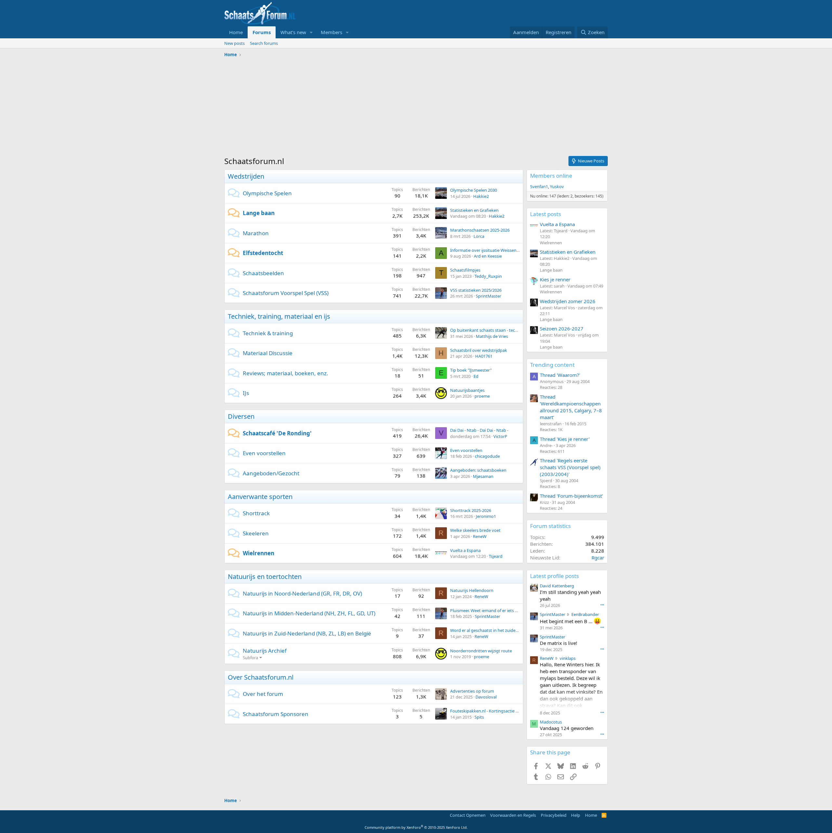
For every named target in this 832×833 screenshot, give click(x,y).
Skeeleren (256, 533)
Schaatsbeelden (263, 273)
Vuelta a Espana (465, 550)
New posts (234, 43)
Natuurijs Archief (265, 650)
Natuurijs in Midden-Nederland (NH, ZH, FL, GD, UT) (309, 613)
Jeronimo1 (486, 516)
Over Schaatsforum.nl (260, 677)
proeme (482, 396)
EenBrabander (585, 614)
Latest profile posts (554, 576)
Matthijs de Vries (492, 336)
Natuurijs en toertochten (265, 576)
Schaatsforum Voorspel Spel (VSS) (286, 293)
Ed (476, 376)
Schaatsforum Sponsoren (275, 714)
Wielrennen (258, 553)
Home (236, 32)
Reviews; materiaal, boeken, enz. (285, 373)
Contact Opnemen (468, 815)
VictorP (500, 436)
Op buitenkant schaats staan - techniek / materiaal (498, 330)
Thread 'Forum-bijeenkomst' (571, 496)
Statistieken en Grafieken (474, 210)
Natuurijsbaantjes (467, 390)
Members (331, 32)
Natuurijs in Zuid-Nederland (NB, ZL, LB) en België (307, 633)
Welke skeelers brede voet (475, 530)
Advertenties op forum (472, 691)
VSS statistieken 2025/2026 (475, 290)
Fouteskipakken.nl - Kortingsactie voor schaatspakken (502, 711)
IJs (246, 393)
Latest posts (545, 214)
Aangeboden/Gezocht (271, 473)
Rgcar (598, 557)
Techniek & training (268, 333)
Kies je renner (555, 279)
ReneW (480, 536)
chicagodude (487, 456)
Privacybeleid (553, 815)
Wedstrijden (246, 176)
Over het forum (263, 694)
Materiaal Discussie (267, 353)
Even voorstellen (264, 453)
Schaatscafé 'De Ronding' (277, 433)
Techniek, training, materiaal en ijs (279, 316)
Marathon (256, 233)
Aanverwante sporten (260, 496)
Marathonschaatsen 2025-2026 (480, 230)
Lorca (479, 236)
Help (575, 815)
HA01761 (483, 356)
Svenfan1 (539, 186)
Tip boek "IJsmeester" (471, 370)
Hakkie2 (481, 196)
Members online (551, 175)
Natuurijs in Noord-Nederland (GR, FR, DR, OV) (302, 593)
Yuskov (557, 186)
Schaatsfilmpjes (465, 270)
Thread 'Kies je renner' (565, 439)
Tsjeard (495, 556)
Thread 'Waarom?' (560, 375)
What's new (293, 32)
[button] (311, 32)
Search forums (264, 43)
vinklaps (568, 658)
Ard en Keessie (488, 256)
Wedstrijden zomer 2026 (567, 301)
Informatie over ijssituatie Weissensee (486, 250)
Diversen (241, 416)
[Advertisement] (416, 108)
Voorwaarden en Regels (513, 815)
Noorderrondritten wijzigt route (481, 651)
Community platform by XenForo (416, 827)
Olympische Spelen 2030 (473, 190)
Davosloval (486, 697)
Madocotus (551, 722)
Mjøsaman (483, 476)
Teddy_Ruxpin (488, 276)
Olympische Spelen (267, 193)
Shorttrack (256, 513)
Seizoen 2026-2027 (561, 328)
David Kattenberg (557, 586)
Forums (262, 32)
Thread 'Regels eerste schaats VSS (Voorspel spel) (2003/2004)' (570, 467)
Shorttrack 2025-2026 (470, 510)
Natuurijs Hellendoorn (471, 590)
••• (602, 604)
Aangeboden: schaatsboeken (478, 470)
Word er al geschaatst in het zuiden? (485, 630)
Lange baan (259, 213)
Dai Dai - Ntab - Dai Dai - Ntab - (479, 430)
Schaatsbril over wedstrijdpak (478, 350)
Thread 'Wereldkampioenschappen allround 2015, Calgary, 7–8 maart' (571, 406)
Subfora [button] (250, 657)
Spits (479, 717)
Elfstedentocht (263, 253)
